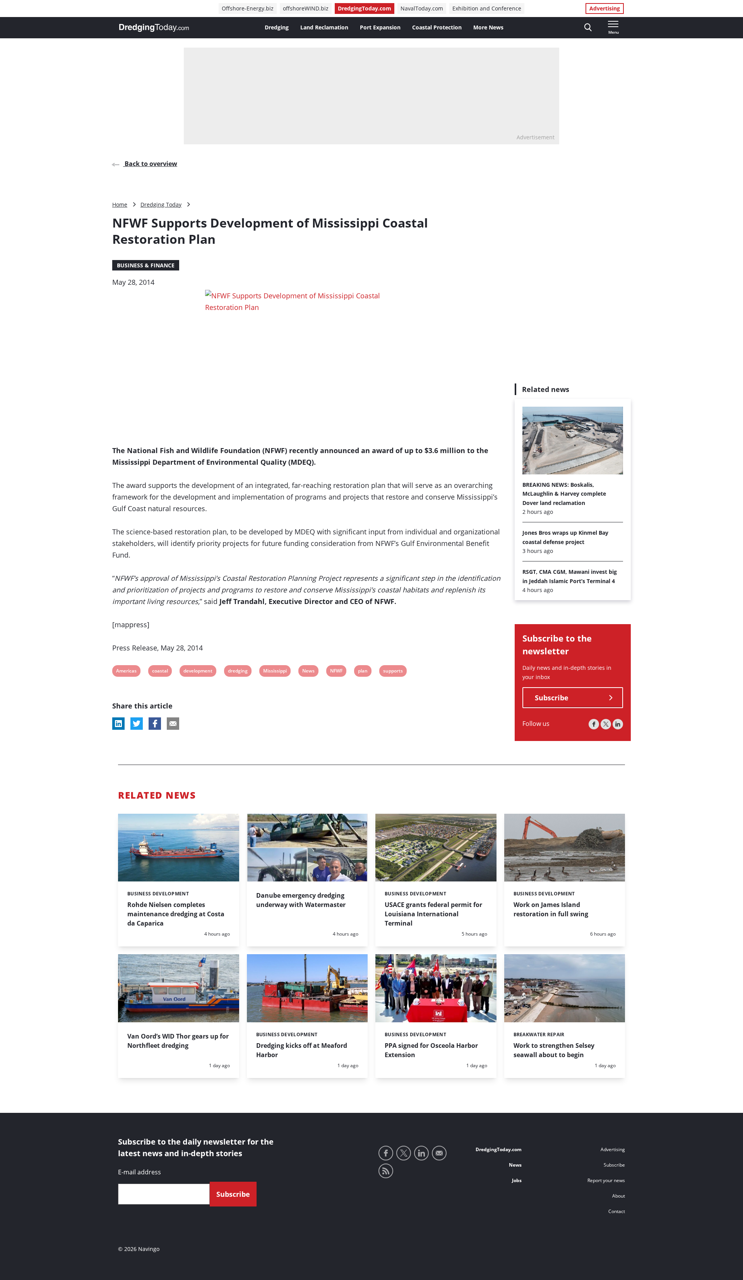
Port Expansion (380, 27)
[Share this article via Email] (173, 723)
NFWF (336, 672)
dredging (238, 672)
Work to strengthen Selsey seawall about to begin (554, 1050)
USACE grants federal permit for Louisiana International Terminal (433, 913)
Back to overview (150, 163)
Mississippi (275, 672)
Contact (616, 1211)
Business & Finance (146, 265)
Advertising (604, 8)
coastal (160, 672)
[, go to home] (154, 28)
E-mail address (139, 1172)
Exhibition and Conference (486, 8)
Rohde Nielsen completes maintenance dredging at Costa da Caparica (175, 913)
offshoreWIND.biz (306, 8)
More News (488, 27)
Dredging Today (160, 204)
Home (119, 204)
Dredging (277, 27)
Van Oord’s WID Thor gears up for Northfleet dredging (178, 1041)
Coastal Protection (437, 27)
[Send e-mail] (439, 1153)
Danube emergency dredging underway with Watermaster (301, 900)
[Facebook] (594, 724)
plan (363, 672)
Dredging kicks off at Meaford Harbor (301, 1050)
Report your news (606, 1180)
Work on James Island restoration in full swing (551, 909)
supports (393, 672)
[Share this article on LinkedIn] (118, 723)
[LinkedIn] (618, 724)
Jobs (517, 1180)
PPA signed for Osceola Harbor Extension (431, 1050)
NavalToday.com (422, 8)
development (197, 672)
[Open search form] (588, 27)
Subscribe (551, 698)
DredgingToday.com (364, 8)
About (618, 1196)
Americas (126, 672)
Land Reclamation (324, 27)
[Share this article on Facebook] (155, 723)
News (308, 672)
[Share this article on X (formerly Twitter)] (136, 723)
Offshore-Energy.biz (248, 8)
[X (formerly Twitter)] (606, 724)
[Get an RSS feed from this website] (385, 1171)
